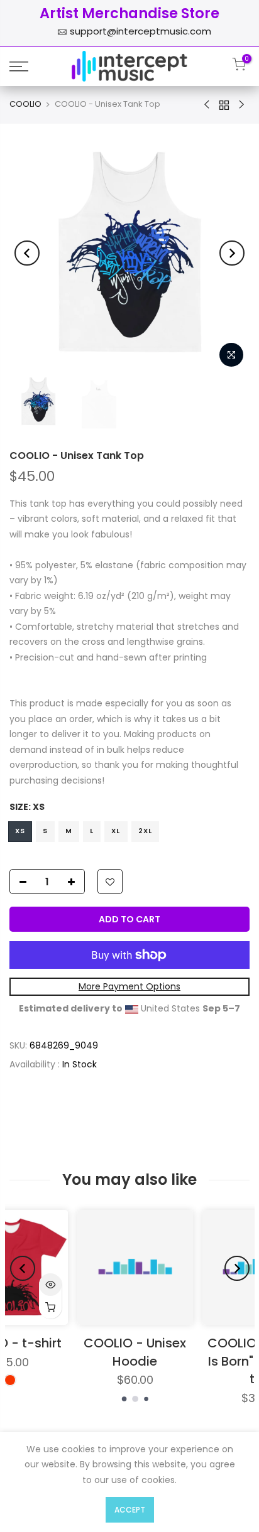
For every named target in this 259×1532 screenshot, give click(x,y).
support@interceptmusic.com (140, 31)
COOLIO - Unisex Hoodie (67, 1352)
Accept (129, 1509)
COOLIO (25, 104)
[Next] (232, 253)
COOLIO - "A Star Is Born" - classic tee (192, 1361)
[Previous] (27, 253)
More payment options (129, 986)
